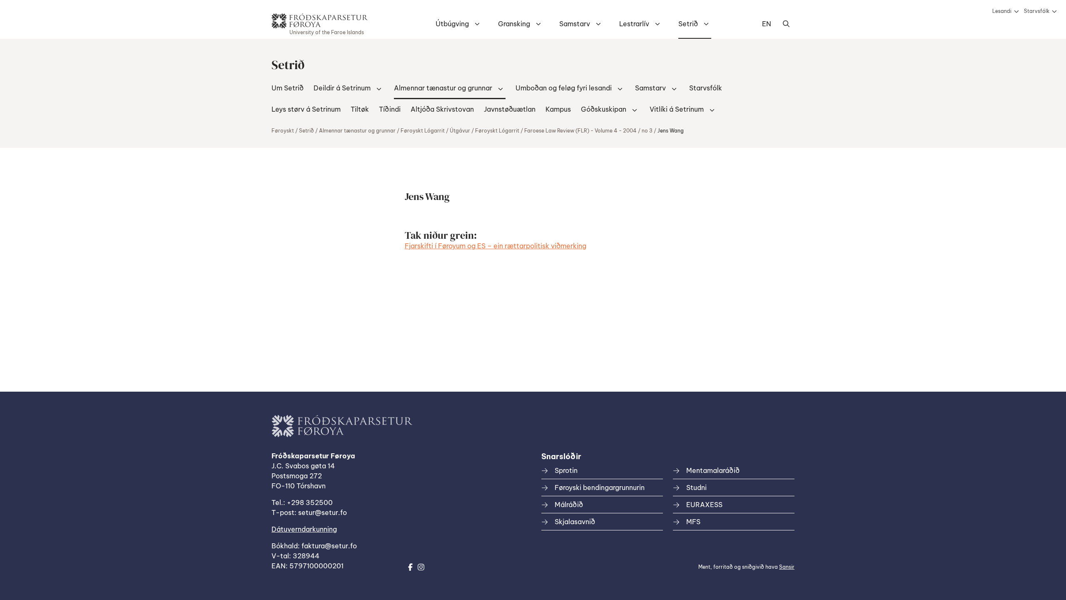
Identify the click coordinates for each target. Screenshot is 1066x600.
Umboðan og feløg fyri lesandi (564, 88)
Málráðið (569, 504)
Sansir (787, 567)
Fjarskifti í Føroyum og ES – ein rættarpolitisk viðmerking (495, 246)
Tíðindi (390, 109)
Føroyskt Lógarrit (423, 131)
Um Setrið (287, 88)
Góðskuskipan (603, 109)
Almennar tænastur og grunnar (443, 88)
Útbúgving (452, 24)
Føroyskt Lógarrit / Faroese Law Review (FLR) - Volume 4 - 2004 (556, 131)
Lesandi (1001, 11)
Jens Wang (671, 131)
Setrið (688, 24)
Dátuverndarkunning (304, 529)
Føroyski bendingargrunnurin (600, 487)
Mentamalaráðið (713, 470)
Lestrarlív (634, 24)
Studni (696, 487)
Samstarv (574, 24)
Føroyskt (282, 131)
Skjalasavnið (575, 522)
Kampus (558, 109)
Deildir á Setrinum (342, 88)
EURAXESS (704, 504)
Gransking (514, 24)
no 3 (647, 131)
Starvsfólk (1036, 11)
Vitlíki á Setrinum (677, 109)
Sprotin (566, 470)
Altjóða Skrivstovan (442, 109)
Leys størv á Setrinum (306, 109)
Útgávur (460, 131)
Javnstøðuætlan (509, 109)
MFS (693, 522)
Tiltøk (360, 109)
